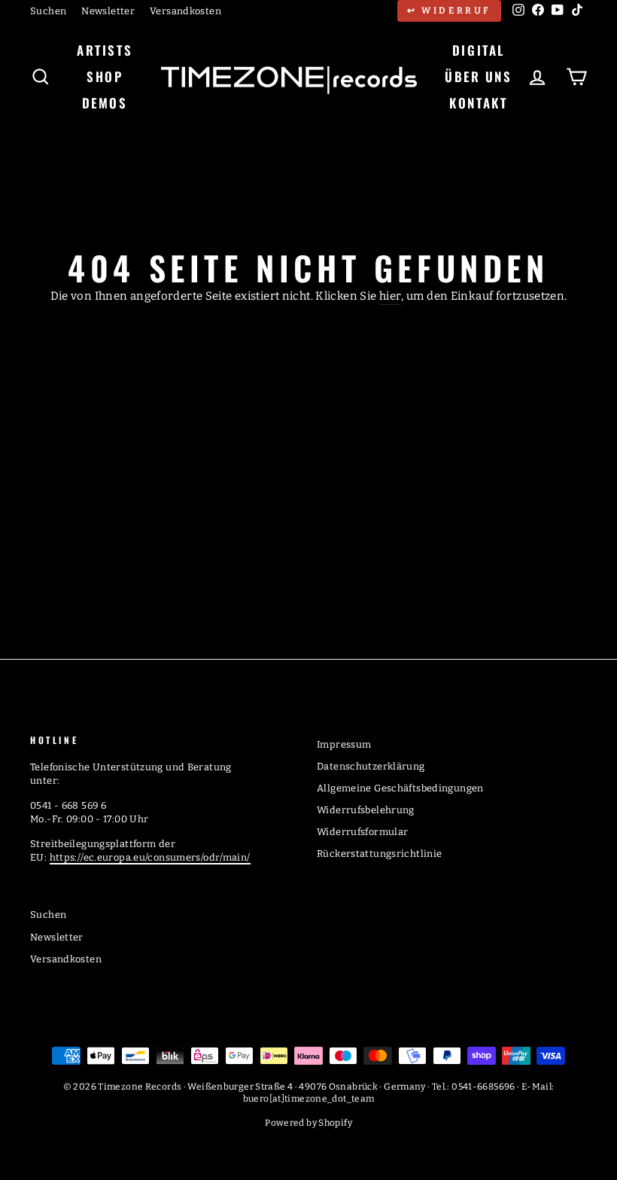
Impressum (344, 744)
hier (390, 296)
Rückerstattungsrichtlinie (379, 853)
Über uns (478, 76)
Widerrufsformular (362, 831)
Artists (104, 50)
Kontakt (478, 102)
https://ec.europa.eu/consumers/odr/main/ (150, 857)
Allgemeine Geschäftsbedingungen (400, 788)
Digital (478, 50)
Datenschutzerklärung (371, 766)
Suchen (48, 11)
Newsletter (108, 11)
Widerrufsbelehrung (366, 810)
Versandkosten (185, 11)
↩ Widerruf (449, 10)
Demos (105, 102)
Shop (105, 76)
